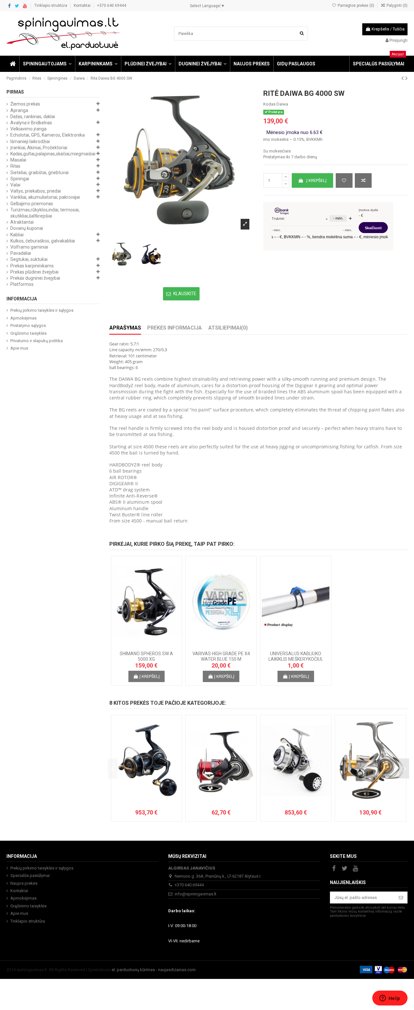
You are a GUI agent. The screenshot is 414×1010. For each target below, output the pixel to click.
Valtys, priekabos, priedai (35, 191)
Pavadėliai (20, 253)
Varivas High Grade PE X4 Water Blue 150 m (221, 656)
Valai (15, 184)
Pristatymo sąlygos (28, 325)
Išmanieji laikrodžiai (30, 141)
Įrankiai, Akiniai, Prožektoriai (38, 147)
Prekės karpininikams (32, 265)
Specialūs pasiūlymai (30, 875)
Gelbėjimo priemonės (31, 203)
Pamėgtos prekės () (356, 5)
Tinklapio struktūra (51, 5)
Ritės (15, 166)
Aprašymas (125, 328)
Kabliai (17, 234)
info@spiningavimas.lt (195, 894)
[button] (47, 64)
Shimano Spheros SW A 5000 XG (146, 656)
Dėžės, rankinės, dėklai (32, 116)
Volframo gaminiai (29, 247)
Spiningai (19, 178)
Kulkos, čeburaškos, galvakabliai (42, 240)
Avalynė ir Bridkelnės (31, 122)
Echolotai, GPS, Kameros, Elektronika (47, 135)
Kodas (269, 104)
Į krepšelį (316, 180)
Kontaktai (83, 5)
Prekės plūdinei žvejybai (34, 272)
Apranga (19, 110)
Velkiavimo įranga (28, 128)
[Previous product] (403, 78)
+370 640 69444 (111, 5)
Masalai (18, 160)
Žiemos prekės (25, 104)
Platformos (22, 284)
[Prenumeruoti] (401, 897)
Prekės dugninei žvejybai (35, 278)
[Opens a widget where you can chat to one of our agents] (390, 999)
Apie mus (19, 348)
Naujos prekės (24, 883)
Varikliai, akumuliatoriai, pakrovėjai (45, 197)
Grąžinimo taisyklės (28, 333)
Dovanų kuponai (26, 228)
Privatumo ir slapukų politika (36, 340)
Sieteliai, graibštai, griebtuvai (39, 172)
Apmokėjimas (23, 318)
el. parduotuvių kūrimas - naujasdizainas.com (154, 969)
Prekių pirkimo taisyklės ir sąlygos (41, 310)
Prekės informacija (174, 328)
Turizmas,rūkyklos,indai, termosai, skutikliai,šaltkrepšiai (45, 213)
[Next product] (406, 78)
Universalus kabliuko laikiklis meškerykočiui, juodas (295, 659)
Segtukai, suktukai (29, 259)
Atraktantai (22, 222)
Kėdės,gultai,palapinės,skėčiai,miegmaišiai (52, 153)
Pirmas (15, 92)
